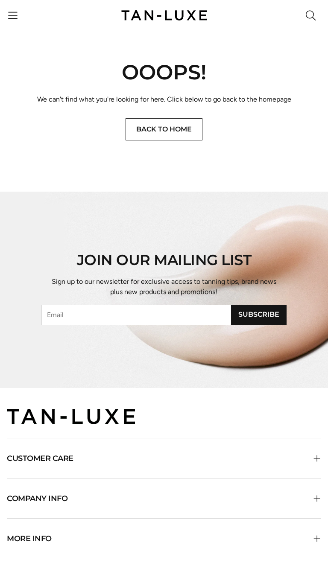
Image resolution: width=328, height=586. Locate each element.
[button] (13, 15)
